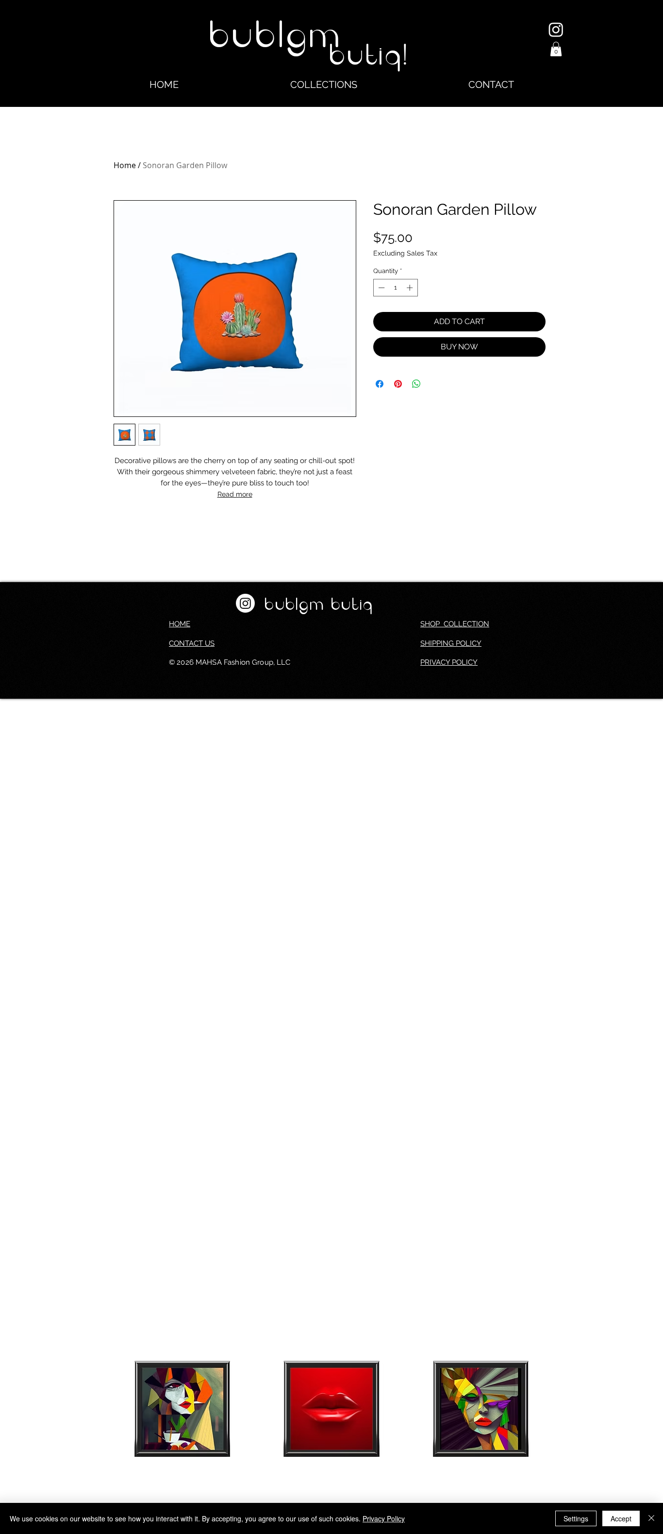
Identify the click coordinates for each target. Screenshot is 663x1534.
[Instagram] (556, 29)
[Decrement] (380, 287)
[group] (331, 1433)
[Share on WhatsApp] (416, 384)
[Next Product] (563, 1408)
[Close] (651, 1518)
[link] (556, 49)
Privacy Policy (384, 1518)
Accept (621, 1518)
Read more (234, 494)
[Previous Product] (99, 1408)
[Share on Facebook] (379, 384)
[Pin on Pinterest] (398, 384)
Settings (576, 1518)
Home (125, 165)
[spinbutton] (395, 287)
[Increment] (410, 287)
